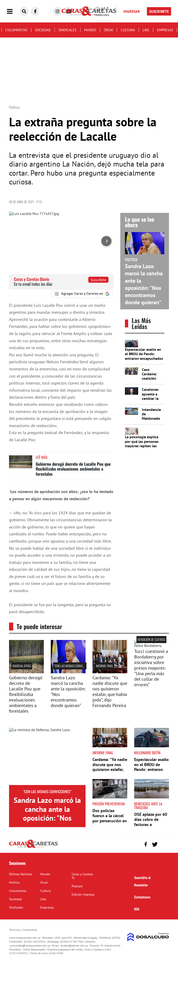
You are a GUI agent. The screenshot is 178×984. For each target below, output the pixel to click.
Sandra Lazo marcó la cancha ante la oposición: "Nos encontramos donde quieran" (144, 284)
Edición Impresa (83, 894)
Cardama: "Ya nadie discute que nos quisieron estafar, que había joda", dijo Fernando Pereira (109, 691)
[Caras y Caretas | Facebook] (35, 11)
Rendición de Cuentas (151, 639)
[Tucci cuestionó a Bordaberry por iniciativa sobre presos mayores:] (151, 645)
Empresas (165, 30)
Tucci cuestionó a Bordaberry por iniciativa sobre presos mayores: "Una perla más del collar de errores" (151, 668)
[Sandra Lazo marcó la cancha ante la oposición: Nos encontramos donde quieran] (47, 756)
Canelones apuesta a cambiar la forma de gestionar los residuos (152, 400)
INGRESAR (131, 11)
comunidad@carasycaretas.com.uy (30, 945)
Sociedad (43, 30)
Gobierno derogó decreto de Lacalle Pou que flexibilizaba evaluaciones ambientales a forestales (73, 469)
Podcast (77, 886)
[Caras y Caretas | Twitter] (155, 844)
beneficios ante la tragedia (148, 805)
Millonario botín (147, 752)
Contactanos (142, 896)
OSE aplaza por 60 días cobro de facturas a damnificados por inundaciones (150, 824)
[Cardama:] (109, 672)
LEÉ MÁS (42, 457)
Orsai (108, 30)
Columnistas (16, 30)
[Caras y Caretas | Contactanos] (164, 844)
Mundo (90, 30)
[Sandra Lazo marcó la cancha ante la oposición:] (68, 672)
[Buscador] (24, 11)
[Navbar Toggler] (13, 11)
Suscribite (98, 279)
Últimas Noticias (20, 874)
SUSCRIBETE (159, 11)
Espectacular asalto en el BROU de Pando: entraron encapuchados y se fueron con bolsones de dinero (144, 358)
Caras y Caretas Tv (82, 876)
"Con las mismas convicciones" (73, 665)
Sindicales (67, 30)
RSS (136, 908)
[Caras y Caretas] (33, 847)
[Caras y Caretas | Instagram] (57, 11)
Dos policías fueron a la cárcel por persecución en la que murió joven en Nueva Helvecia (109, 820)
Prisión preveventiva (108, 804)
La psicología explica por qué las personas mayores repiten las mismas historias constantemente (142, 446)
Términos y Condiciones (23, 929)
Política (14, 882)
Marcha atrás (22, 665)
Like (146, 30)
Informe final (104, 665)
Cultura (128, 30)
